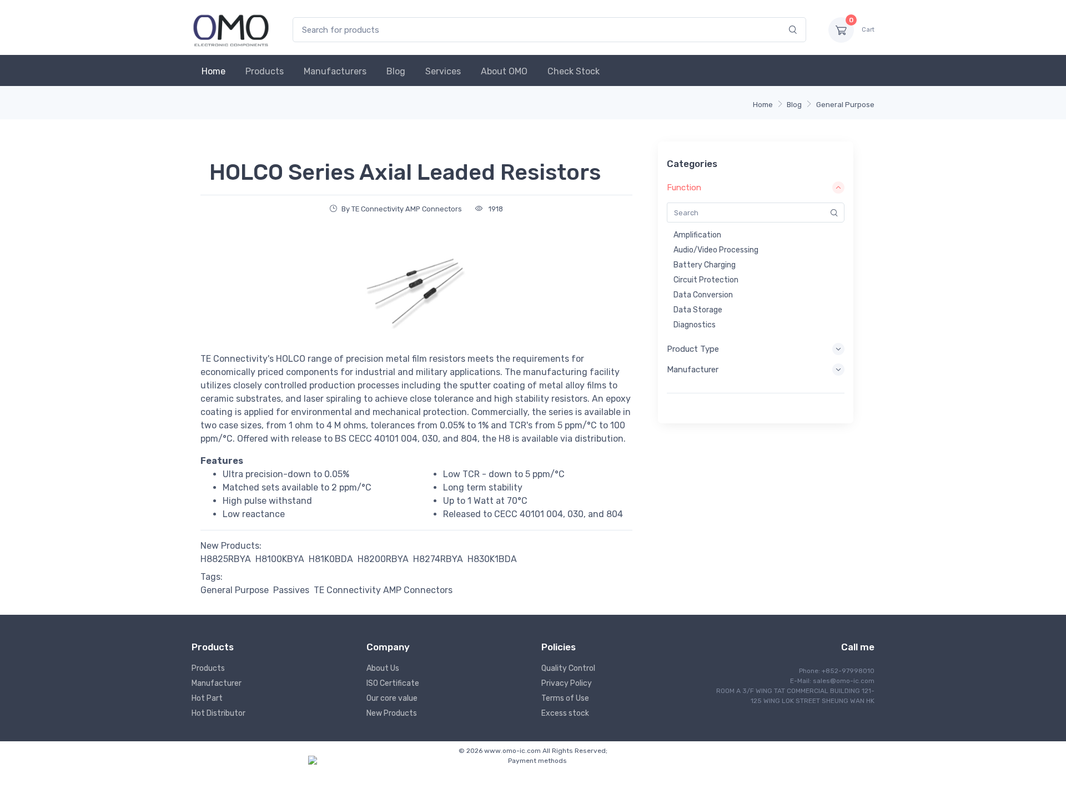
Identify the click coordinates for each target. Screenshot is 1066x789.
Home (213, 71)
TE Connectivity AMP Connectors (383, 590)
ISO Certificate (392, 683)
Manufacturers (335, 71)
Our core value (392, 698)
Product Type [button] (693, 349)
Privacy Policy (566, 683)
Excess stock (565, 713)
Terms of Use (565, 698)
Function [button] (684, 188)
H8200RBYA (383, 559)
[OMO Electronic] (231, 30)
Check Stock (573, 71)
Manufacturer (217, 683)
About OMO (504, 71)
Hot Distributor (218, 713)
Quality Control (568, 668)
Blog (395, 71)
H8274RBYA (438, 559)
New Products (391, 713)
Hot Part (207, 698)
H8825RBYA (225, 559)
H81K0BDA (331, 559)
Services (443, 71)
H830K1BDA (492, 559)
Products (264, 71)
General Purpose (845, 104)
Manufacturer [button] (692, 370)
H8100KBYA (279, 559)
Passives (291, 590)
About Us (382, 668)
